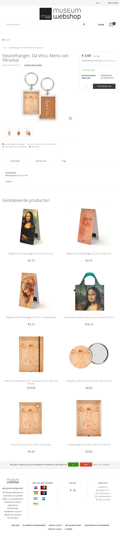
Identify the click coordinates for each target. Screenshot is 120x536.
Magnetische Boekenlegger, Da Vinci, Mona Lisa (31, 253)
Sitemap (68, 529)
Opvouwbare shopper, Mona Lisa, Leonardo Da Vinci (89, 317)
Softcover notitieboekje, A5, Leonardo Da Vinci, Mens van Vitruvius (31, 382)
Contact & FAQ (54, 529)
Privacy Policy (55, 525)
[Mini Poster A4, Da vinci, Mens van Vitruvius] (31, 418)
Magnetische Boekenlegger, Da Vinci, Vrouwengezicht (31, 317)
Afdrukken (35, 146)
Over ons (15, 525)
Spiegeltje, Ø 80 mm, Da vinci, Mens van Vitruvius (89, 380)
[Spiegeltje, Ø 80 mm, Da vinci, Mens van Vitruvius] (89, 354)
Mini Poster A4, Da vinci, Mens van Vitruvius (31, 444)
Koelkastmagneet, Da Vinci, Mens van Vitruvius (88, 444)
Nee (86, 464)
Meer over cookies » (101, 464)
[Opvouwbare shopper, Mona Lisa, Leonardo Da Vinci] (89, 290)
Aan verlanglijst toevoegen (14, 144)
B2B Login (113, 3)
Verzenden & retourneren (97, 525)
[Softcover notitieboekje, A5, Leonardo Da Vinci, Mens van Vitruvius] (31, 354)
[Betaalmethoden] (36, 488)
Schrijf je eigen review (33, 65)
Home (4, 47)
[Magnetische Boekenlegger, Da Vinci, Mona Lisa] (31, 227)
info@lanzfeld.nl (104, 496)
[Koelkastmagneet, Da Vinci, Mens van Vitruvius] (89, 418)
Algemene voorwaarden (34, 525)
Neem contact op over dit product (43, 144)
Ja (73, 464)
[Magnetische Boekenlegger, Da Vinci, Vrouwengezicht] (31, 290)
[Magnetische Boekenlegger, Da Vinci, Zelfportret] (89, 227)
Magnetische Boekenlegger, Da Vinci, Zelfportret (88, 253)
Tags (64, 161)
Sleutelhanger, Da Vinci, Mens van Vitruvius (26, 47)
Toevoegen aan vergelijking (15, 146)
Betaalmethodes (73, 525)
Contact (103, 483)
